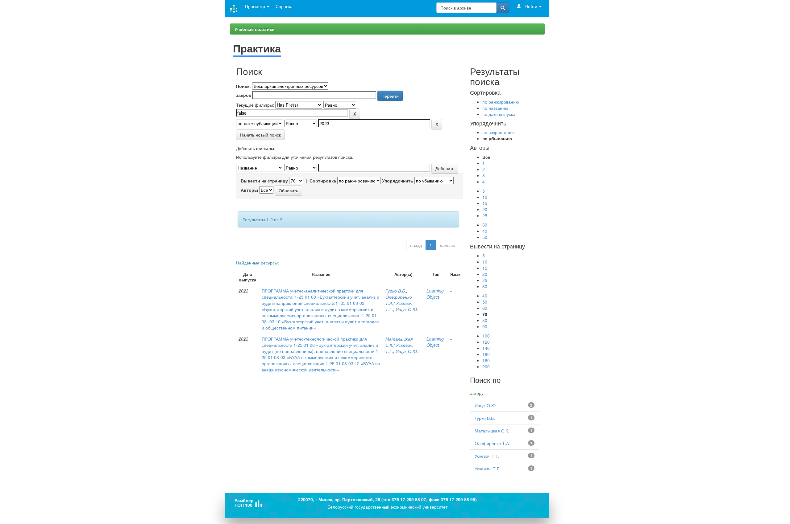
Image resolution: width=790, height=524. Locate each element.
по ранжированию (500, 102)
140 (486, 348)
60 (484, 308)
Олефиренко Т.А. (492, 443)
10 (484, 197)
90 (484, 326)
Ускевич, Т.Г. (488, 468)
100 (486, 336)
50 (484, 237)
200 (486, 366)
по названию (495, 108)
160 (486, 354)
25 (484, 215)
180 (486, 360)
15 (484, 203)
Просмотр (255, 6)
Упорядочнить (397, 181)
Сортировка (323, 181)
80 (484, 320)
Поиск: (243, 86)
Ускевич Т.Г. (487, 456)
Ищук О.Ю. (407, 309)
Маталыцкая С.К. (492, 431)
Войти (531, 6)
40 (484, 231)
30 (484, 225)
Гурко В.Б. (395, 291)
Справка (284, 6)
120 (486, 342)
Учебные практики (255, 29)
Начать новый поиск (260, 135)
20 (484, 209)
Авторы (249, 190)
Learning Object (435, 294)
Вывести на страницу (264, 181)
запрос (243, 95)
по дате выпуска (498, 114)
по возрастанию (498, 132)
